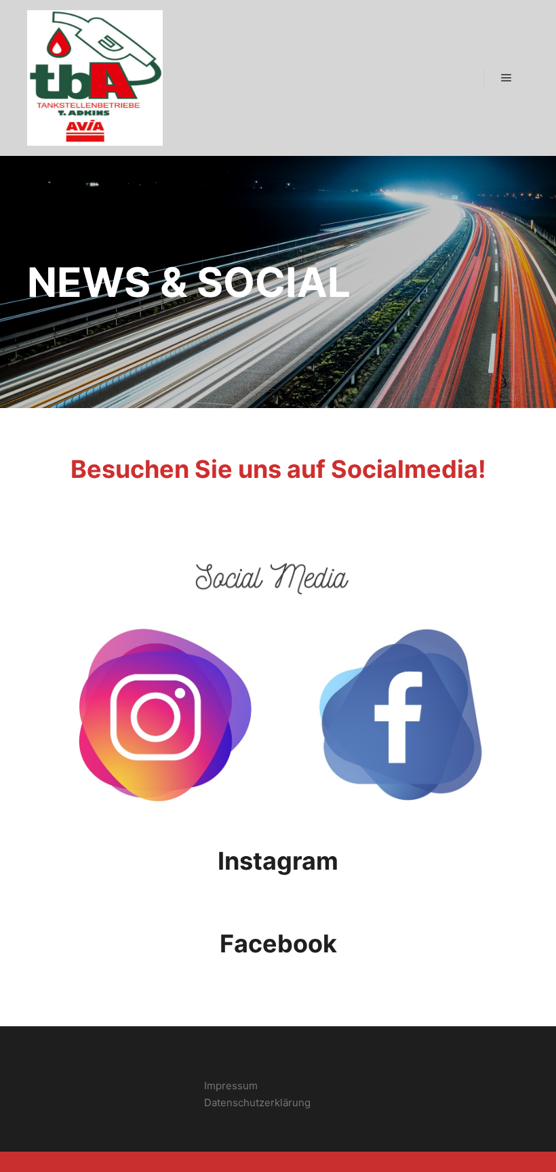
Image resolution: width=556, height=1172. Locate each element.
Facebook (278, 943)
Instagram (278, 861)
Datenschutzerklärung (257, 1102)
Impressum (231, 1085)
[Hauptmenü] (506, 78)
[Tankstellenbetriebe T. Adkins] (95, 78)
